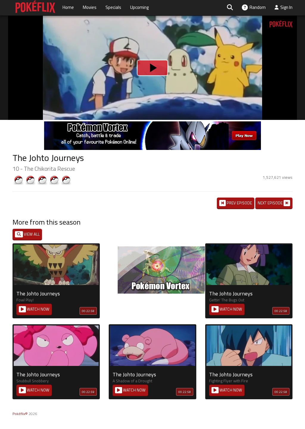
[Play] (152, 214)
